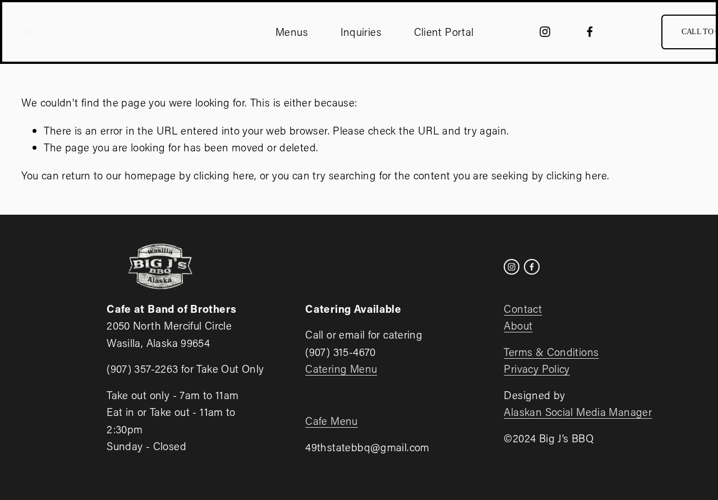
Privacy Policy (536, 369)
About (518, 325)
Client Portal (444, 32)
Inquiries (360, 32)
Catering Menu (341, 369)
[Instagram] (544, 31)
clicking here (224, 175)
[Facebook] (589, 31)
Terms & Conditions (551, 352)
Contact (523, 309)
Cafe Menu (331, 421)
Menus (291, 32)
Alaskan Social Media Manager (578, 412)
